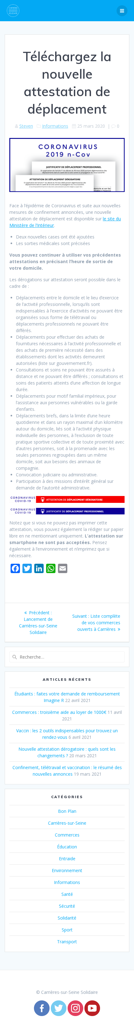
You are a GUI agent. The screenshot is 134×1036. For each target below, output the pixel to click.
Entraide (67, 859)
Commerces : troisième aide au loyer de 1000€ (59, 712)
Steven (26, 126)
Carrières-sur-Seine (67, 823)
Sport (67, 930)
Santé (67, 894)
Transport (67, 942)
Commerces (67, 835)
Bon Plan (67, 811)
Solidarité (67, 918)
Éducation (67, 847)
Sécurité (67, 906)
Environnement (67, 870)
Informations (55, 126)
